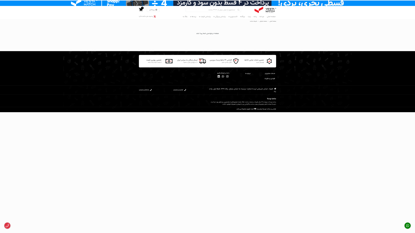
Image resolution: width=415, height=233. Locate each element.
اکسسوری (233, 16)
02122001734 (178, 90)
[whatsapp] (223, 76)
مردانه (261, 16)
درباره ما (248, 73)
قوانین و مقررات (269, 78)
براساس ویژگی (220, 16)
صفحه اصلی (271, 16)
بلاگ (186, 16)
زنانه (255, 16)
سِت (249, 16)
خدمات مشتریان (270, 73)
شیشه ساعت (253, 21)
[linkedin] (218, 76)
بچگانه (242, 16)
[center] (238, 10)
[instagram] (227, 76)
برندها (194, 16)
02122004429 (144, 90)
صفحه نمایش (263, 21)
